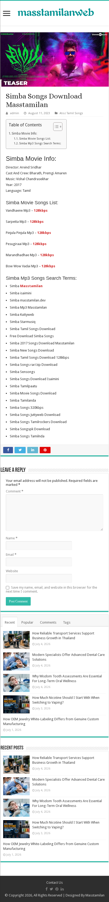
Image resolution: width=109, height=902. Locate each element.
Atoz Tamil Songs (71, 113)
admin (14, 113)
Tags (66, 622)
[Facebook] (46, 889)
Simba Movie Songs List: (35, 138)
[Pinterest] (57, 889)
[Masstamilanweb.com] (54, 13)
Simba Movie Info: (24, 133)
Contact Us (54, 883)
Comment (14, 491)
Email (11, 555)
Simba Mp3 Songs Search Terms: (40, 143)
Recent (10, 622)
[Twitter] (51, 889)
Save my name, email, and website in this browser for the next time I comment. (51, 589)
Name (11, 538)
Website (12, 571)
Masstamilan (95, 895)
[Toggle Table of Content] (55, 126)
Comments (48, 622)
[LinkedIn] (62, 889)
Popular (27, 622)
